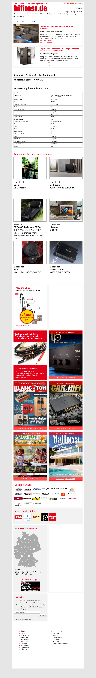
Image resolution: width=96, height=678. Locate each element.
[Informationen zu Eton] (18, 494)
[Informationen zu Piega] (45, 499)
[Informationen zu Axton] (37, 490)
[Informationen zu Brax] (45, 490)
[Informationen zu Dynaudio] (55, 490)
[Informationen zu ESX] (72, 490)
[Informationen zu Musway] (26, 499)
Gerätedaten (25, 639)
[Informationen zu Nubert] (36, 499)
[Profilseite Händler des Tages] (30, 590)
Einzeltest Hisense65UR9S (55, 227)
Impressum (57, 631)
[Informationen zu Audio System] (28, 490)
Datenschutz (57, 637)
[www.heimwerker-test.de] (37, 523)
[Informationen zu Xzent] (28, 504)
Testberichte (24, 14)
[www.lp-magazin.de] (45, 523)
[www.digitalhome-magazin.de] (18, 523)
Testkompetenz (26, 635)
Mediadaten (57, 633)
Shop (74, 14)
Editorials (24, 650)
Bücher (23, 633)
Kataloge (24, 643)
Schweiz (19, 569)
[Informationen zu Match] (72, 494)
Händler (60, 14)
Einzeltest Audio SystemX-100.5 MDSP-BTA (60, 269)
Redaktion (24, 637)
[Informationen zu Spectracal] (63, 499)
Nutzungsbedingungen (61, 643)
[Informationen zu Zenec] (37, 504)
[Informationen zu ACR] (18, 490)
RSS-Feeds (25, 646)
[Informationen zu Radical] (53, 499)
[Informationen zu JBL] (63, 494)
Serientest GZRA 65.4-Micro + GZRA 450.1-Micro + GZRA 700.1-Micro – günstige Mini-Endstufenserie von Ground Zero (28, 231)
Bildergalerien (26, 641)
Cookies (56, 639)
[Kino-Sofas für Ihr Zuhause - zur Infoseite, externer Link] (27, 34)
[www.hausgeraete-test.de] (28, 523)
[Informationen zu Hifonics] (55, 494)
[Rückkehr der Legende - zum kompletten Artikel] (27, 57)
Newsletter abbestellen (24, 619)
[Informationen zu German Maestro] (28, 494)
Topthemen (25, 648)
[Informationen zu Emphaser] (64, 490)
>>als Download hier (23, 326)
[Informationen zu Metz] (18, 499)
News (16, 14)
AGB (55, 635)
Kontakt (56, 641)
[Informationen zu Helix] (45, 494)
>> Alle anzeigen (46, 43)
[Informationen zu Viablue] (18, 504)
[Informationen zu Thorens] (72, 499)
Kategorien (51, 14)
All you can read (19, 16)
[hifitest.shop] (52, 523)
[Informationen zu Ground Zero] (36, 494)
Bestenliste (34, 14)
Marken (43, 14)
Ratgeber (67, 14)
